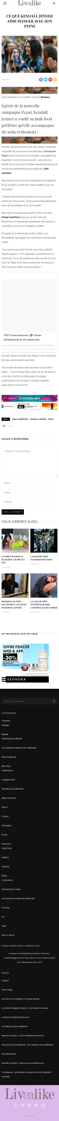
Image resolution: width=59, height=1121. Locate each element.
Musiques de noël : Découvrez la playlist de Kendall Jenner (14, 604)
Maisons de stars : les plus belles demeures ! (23, 1035)
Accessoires (7, 880)
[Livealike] (29, 1093)
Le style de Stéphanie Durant (15, 1017)
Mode (4, 876)
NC (3, 917)
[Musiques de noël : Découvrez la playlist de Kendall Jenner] (15, 585)
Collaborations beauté (12, 738)
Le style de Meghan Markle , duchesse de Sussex (25, 1008)
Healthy (5, 857)
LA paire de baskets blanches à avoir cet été (13, 559)
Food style (6, 848)
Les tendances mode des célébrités (18, 898)
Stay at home (8, 935)
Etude (4, 835)
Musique (6, 907)
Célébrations (7, 770)
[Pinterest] (36, 1105)
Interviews (6, 844)
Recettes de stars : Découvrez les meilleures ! (23, 1063)
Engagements (8, 779)
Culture (5, 816)
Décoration (7, 825)
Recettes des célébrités (12, 789)
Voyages (5, 725)
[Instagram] (43, 1105)
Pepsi (50, 419)
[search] (54, 3)
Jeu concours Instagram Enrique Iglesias (20, 999)
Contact (5, 980)
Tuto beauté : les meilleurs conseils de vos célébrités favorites (26, 1074)
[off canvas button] (4, 3)
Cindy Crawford (10, 217)
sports (5, 807)
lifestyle (5, 866)
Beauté (5, 734)
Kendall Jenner (38, 419)
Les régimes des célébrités (14, 1026)
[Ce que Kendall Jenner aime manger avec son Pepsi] (29, 54)
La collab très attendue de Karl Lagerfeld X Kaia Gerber (43, 604)
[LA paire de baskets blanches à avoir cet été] (15, 540)
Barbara (6, 80)
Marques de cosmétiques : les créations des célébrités (27, 1045)
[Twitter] (22, 1105)
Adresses (6, 721)
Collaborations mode (11, 889)
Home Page (7, 990)
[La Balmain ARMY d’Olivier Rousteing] (44, 540)
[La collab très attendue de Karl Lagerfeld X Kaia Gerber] (44, 585)
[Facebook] (15, 1105)
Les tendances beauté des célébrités (19, 748)
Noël (4, 926)
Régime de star (9, 798)
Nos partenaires (9, 1054)
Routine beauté (9, 757)
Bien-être (6, 766)
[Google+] (29, 1105)
